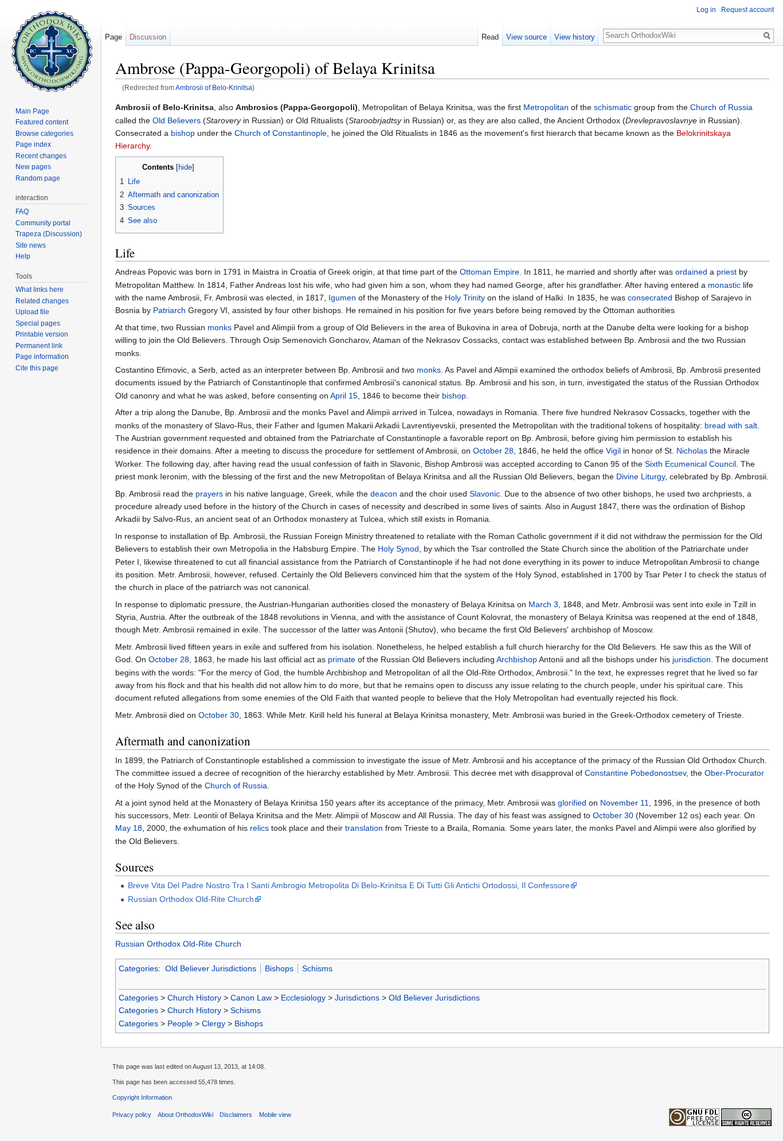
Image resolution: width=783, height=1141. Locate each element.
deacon (383, 493)
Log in (706, 10)
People (180, 1023)
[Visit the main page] (50, 46)
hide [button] (185, 167)
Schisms (317, 968)
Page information (42, 357)
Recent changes (40, 156)
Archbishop (516, 659)
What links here (39, 290)
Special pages (37, 323)
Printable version (41, 334)
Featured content (41, 122)
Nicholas (691, 450)
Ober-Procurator (734, 772)
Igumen (342, 297)
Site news (30, 245)
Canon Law (251, 997)
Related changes (42, 301)
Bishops (279, 968)
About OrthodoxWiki (185, 1114)
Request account (747, 10)
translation (364, 828)
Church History (194, 997)
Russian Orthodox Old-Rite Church (191, 899)
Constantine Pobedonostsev (635, 772)
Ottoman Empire (489, 271)
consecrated (650, 297)
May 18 (128, 828)
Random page (37, 178)
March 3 (543, 604)
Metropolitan (546, 107)
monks (220, 327)
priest (727, 271)
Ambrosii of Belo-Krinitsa (213, 87)
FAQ (22, 212)
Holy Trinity (465, 297)
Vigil (613, 450)
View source (526, 37)
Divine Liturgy (640, 476)
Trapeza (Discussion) (48, 234)
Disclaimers (236, 1114)
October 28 (493, 450)
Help (22, 256)
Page (113, 37)
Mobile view (275, 1114)
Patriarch (169, 310)
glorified (572, 802)
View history (574, 37)
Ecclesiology (303, 997)
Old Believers (176, 120)
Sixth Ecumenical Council (690, 463)
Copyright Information (142, 1097)
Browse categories (44, 134)
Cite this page (36, 368)
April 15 (344, 395)
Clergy (213, 1023)
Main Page (32, 111)
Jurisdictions (357, 997)
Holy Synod (398, 548)
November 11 (624, 802)
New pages (33, 167)
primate (341, 659)
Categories (138, 968)
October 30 (218, 715)
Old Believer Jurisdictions (210, 968)
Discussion (148, 37)
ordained (691, 271)
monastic (724, 285)
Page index (33, 144)
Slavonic (484, 493)
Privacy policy (131, 1114)
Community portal (43, 223)
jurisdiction (691, 659)
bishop (183, 133)
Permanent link (38, 346)
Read (490, 37)
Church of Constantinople (280, 133)
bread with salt (730, 425)
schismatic (613, 107)
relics (259, 828)
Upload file (32, 312)
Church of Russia (721, 107)
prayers (209, 493)
